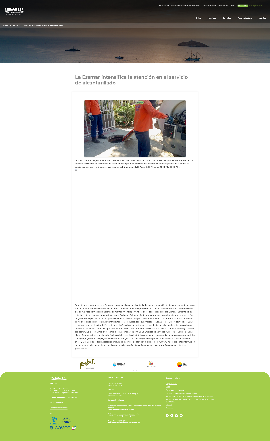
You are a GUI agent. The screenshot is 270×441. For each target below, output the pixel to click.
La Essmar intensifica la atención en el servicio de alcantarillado (38, 25)
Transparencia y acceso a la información (181, 393)
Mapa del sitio (171, 384)
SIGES (240, 5)
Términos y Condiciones (175, 390)
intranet (169, 405)
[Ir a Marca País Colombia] (74, 428)
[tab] (133, 370)
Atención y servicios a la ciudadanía (215, 5)
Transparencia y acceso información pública (185, 5)
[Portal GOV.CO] (164, 6)
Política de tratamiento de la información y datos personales (189, 396)
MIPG (245, 5)
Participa (232, 5)
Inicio (5, 25)
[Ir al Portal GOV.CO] (60, 428)
